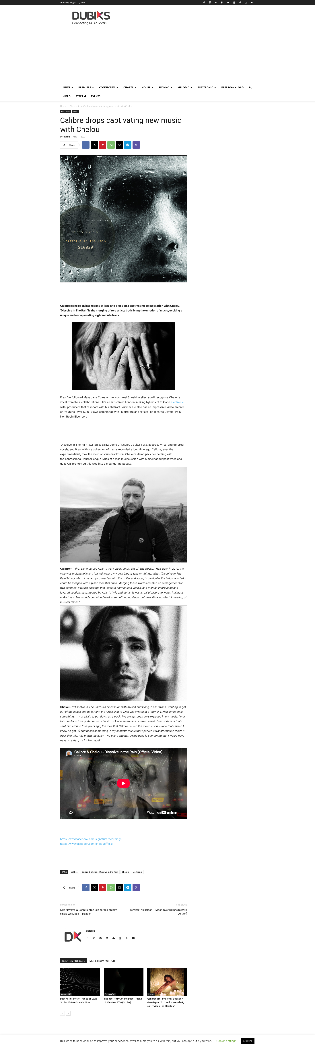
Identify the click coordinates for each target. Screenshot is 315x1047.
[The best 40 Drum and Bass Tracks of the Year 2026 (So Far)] (123, 982)
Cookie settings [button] (226, 1041)
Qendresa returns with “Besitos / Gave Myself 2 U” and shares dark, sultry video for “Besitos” (165, 1002)
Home (63, 106)
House (146, 87)
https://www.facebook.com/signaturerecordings (91, 839)
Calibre (74, 871)
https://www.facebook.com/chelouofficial (86, 843)
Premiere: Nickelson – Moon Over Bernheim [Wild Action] (158, 911)
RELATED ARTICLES (73, 960)
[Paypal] (222, 2)
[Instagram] (210, 2)
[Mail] (216, 2)
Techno (164, 87)
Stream (81, 96)
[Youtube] (252, 2)
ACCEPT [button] (247, 1041)
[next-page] (68, 1013)
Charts (128, 87)
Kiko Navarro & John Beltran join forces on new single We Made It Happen (88, 911)
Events (95, 96)
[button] (250, 87)
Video (67, 96)
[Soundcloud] (228, 2)
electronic (177, 402)
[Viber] (136, 145)
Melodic (183, 87)
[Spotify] (234, 2)
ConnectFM (107, 87)
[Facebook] (204, 2)
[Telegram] (127, 145)
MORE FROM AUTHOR (102, 960)
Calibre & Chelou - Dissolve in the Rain (99, 871)
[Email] (119, 145)
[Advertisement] (157, 55)
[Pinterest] (102, 145)
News (66, 87)
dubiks (66, 136)
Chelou (125, 871)
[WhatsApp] (111, 145)
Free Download (232, 87)
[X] (246, 2)
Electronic (205, 87)
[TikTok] (240, 2)
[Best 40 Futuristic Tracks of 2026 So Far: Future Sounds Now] (80, 982)
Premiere (84, 87)
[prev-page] (62, 1013)
